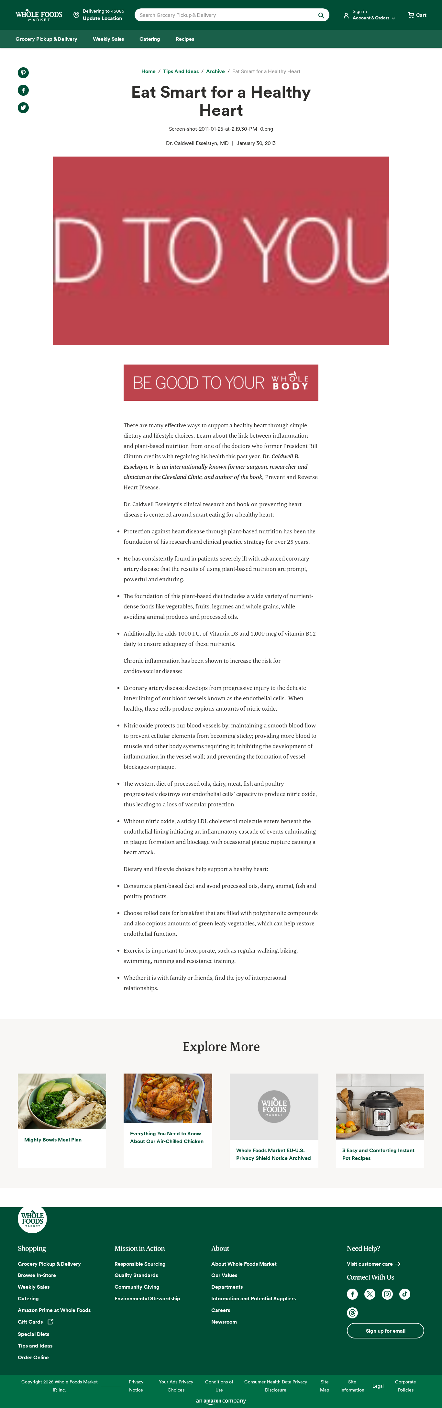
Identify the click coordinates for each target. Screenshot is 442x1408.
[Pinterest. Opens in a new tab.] (23, 72)
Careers (220, 1310)
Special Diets (33, 1333)
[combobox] (223, 15)
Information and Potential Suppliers (253, 1298)
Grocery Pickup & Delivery (49, 1263)
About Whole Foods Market (244, 1263)
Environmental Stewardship (147, 1298)
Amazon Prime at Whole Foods (54, 1310)
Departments (227, 1286)
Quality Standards (136, 1275)
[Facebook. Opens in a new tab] (352, 1294)
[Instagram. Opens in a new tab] (387, 1294)
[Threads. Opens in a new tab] (352, 1312)
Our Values (224, 1275)
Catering (28, 1298)
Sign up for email (385, 1330)
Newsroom (224, 1321)
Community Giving (137, 1286)
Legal (378, 1386)
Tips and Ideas (35, 1345)
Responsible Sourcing (140, 1263)
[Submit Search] (321, 15)
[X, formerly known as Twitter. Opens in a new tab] (369, 1294)
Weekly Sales (34, 1286)
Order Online (33, 1357)
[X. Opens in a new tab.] (23, 107)
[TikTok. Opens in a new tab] (404, 1294)
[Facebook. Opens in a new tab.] (23, 90)
